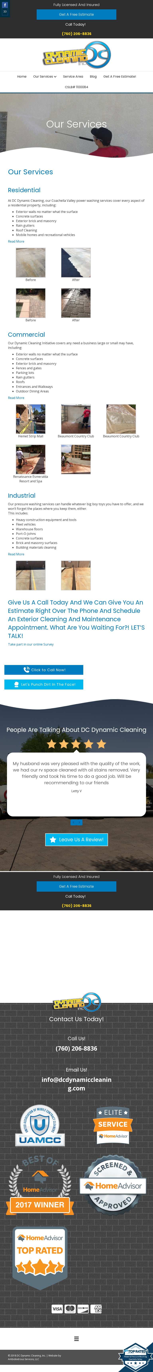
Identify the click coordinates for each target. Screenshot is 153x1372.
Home (21, 76)
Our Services (43, 76)
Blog (93, 76)
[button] (76, 14)
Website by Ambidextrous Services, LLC (34, 1357)
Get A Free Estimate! (119, 76)
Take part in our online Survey (31, 644)
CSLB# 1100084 (76, 87)
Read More (16, 241)
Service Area (73, 76)
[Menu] (76, 1339)
